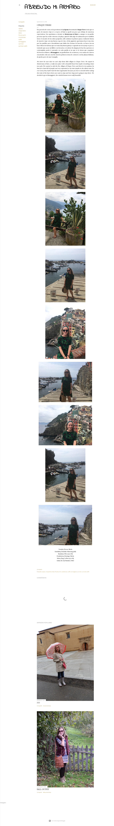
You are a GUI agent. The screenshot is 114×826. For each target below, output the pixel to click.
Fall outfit (43, 789)
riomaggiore (22, 41)
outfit (20, 39)
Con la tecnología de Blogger (58, 820)
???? (38, 702)
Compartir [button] (21, 22)
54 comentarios (47, 705)
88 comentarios (47, 792)
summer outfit (23, 46)
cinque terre (22, 31)
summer (21, 44)
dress (20, 33)
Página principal (31, 14)
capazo (21, 28)
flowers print (22, 35)
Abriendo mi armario (52, 7)
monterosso (22, 37)
